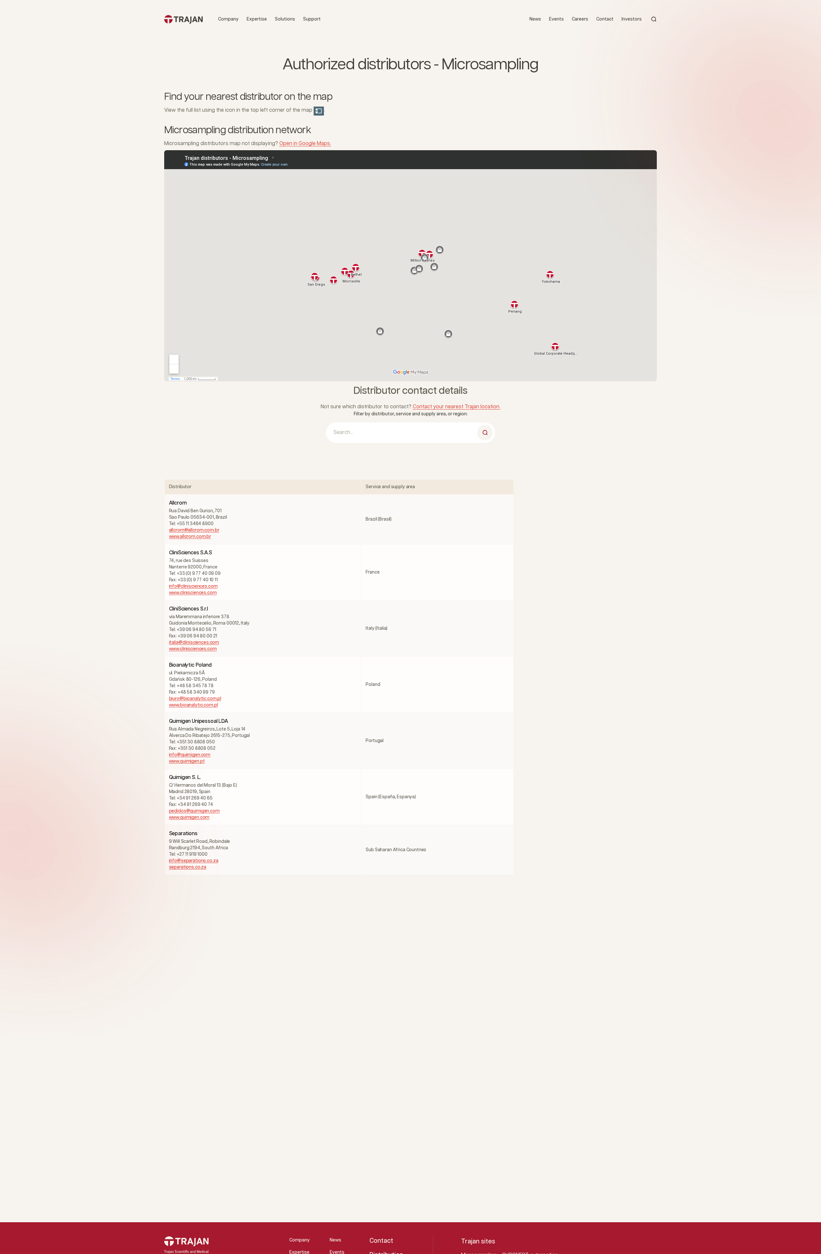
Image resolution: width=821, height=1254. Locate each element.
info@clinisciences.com (193, 586)
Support (312, 19)
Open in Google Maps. (305, 143)
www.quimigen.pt (187, 761)
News (535, 19)
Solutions (285, 19)
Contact (605, 19)
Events (556, 19)
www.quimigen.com (189, 817)
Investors (632, 19)
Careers (580, 19)
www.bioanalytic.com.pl (193, 705)
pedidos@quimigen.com (194, 811)
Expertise (257, 19)
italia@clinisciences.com (194, 642)
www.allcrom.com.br (190, 536)
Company (228, 19)
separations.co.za (188, 867)
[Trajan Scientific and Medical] (183, 19)
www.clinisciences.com (193, 593)
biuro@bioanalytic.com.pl (195, 698)
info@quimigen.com (190, 755)
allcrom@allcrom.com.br (194, 530)
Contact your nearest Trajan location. (456, 407)
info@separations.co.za (193, 861)
